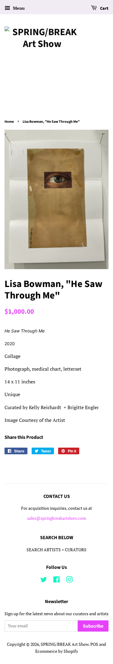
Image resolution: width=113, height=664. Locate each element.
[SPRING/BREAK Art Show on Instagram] (69, 580)
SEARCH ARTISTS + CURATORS (56, 549)
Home (9, 121)
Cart (103, 8)
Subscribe (93, 626)
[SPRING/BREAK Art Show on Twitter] (43, 580)
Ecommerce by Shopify (56, 651)
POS (94, 644)
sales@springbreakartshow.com (56, 518)
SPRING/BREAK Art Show (65, 644)
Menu (18, 8)
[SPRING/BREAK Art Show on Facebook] (56, 580)
